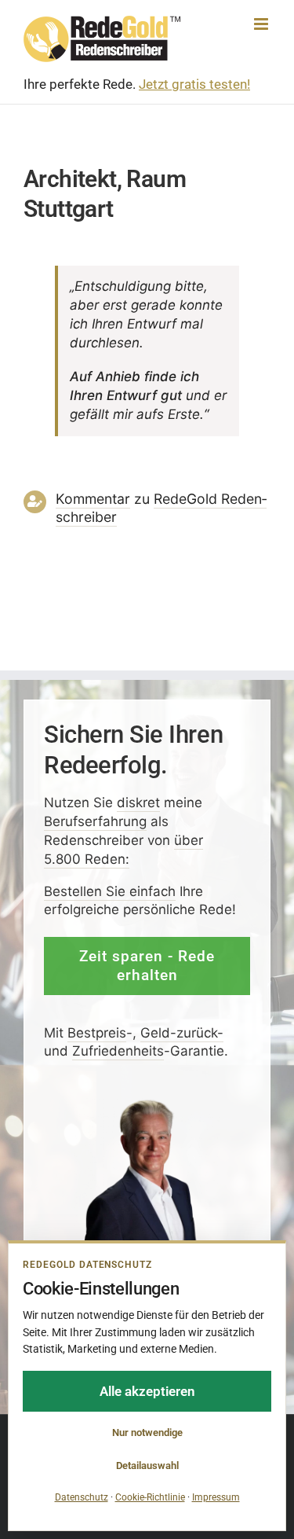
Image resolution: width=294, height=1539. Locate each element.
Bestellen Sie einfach (110, 890)
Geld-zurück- (181, 1032)
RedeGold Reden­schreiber (161, 507)
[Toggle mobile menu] (262, 24)
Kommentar (93, 498)
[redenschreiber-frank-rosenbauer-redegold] (146, 1104)
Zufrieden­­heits (118, 1051)
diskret (138, 802)
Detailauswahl (147, 1465)
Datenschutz (81, 1497)
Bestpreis (96, 1032)
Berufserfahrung (95, 821)
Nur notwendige (147, 1432)
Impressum (216, 1497)
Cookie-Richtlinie (150, 1497)
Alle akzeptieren (147, 1391)
